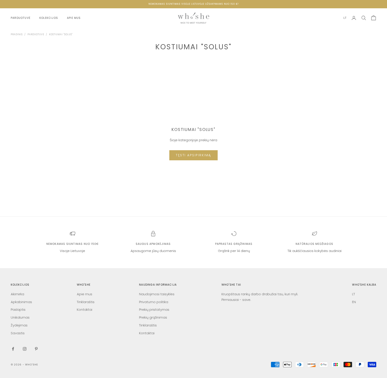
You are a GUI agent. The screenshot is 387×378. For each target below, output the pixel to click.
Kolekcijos (48, 18)
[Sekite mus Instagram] (24, 349)
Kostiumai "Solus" (61, 34)
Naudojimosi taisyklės (156, 294)
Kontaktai (84, 309)
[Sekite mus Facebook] (13, 349)
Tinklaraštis (86, 302)
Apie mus (74, 18)
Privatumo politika (153, 302)
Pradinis (17, 34)
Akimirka (17, 294)
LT (345, 18)
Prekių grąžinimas (153, 317)
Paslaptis (18, 309)
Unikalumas (20, 317)
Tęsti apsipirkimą (193, 155)
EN (354, 302)
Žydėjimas (19, 325)
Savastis (18, 333)
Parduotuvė (20, 18)
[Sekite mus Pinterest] (36, 349)
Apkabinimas (21, 302)
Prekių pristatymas (154, 309)
